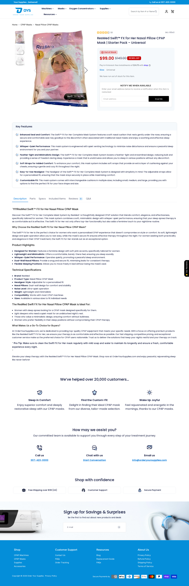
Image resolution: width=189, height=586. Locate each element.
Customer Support (97, 490)
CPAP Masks (20, 559)
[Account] (166, 11)
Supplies (18, 562)
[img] (103, 32)
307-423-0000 (39, 460)
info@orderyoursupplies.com (149, 460)
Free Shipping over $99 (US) (42, 490)
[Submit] (156, 11)
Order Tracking (62, 562)
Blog (98, 555)
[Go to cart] (173, 11)
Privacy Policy (144, 555)
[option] (20, 37)
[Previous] (35, 70)
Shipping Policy (145, 562)
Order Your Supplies (35, 576)
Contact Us (60, 555)
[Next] (85, 70)
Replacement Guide (105, 559)
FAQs (57, 559)
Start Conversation (94, 460)
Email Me (159, 99)
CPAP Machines (21, 555)
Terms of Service (146, 566)
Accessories (19, 566)
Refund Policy (144, 559)
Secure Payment (152, 490)
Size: (102, 70)
